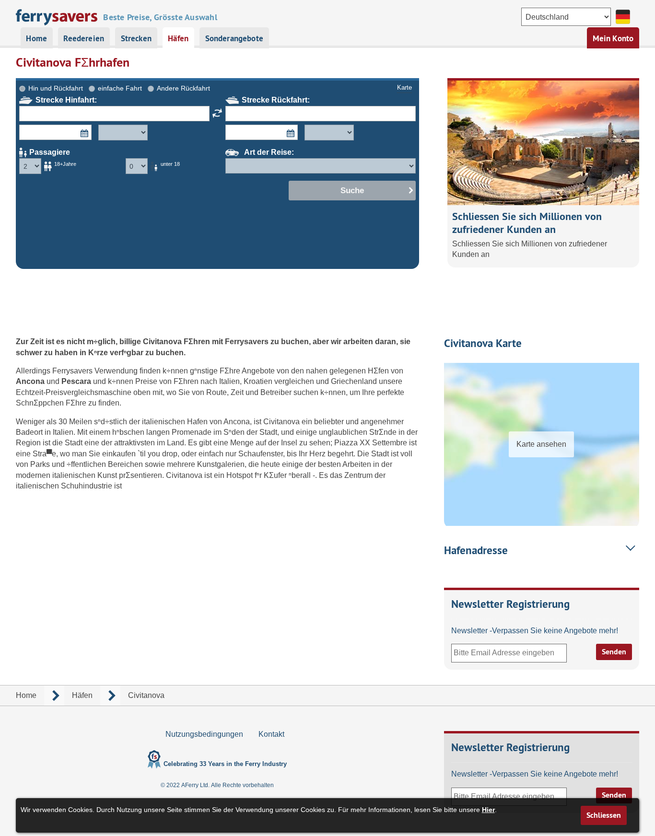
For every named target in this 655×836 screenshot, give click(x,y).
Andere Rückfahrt (183, 88)
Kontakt (271, 734)
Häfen (178, 38)
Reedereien (83, 38)
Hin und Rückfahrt (55, 88)
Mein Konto (613, 38)
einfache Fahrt (120, 88)
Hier (488, 809)
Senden (614, 652)
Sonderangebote (234, 38)
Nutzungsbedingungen (204, 734)
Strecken (136, 38)
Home (36, 38)
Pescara (77, 381)
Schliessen (603, 815)
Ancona (31, 381)
